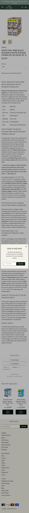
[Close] (26, 246)
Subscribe (20, 264)
